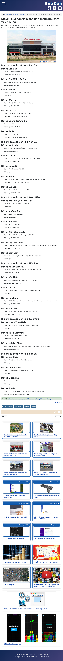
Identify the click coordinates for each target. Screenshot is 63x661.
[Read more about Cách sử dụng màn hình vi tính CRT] (16, 510)
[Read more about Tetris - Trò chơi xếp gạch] (31, 628)
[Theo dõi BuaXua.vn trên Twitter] (54, 8)
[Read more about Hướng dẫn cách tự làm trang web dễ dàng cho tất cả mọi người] (31, 599)
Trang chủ (18, 654)
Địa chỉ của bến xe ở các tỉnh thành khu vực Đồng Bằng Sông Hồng (29, 399)
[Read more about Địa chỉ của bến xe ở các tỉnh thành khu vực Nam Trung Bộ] (46, 466)
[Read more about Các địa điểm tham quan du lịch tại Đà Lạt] (46, 428)
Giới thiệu (26, 654)
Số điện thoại (18, 406)
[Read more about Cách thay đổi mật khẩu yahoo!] (46, 531)
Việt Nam (26, 406)
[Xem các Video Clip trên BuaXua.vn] (59, 412)
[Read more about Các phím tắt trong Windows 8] (16, 531)
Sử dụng (32, 654)
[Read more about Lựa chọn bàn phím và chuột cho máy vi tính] (46, 488)
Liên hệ (45, 654)
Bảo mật (39, 654)
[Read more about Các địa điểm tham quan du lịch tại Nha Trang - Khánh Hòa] (16, 428)
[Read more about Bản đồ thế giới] (16, 575)
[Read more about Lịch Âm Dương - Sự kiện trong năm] (46, 552)
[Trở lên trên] (60, 658)
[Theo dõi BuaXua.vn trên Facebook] (49, 8)
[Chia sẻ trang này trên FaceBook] (50, 412)
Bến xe (34, 406)
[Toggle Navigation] (3, 3)
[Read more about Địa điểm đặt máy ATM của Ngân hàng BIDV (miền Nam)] (46, 447)
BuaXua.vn (58, 403)
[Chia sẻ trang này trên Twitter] (54, 412)
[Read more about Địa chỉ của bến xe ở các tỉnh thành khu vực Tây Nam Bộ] (16, 466)
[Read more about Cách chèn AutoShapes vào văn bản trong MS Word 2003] (46, 510)
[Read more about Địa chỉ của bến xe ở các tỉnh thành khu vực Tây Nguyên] (16, 447)
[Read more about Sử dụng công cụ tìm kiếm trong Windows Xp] (16, 488)
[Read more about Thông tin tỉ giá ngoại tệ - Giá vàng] (16, 552)
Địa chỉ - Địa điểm (7, 406)
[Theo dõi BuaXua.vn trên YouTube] (60, 8)
